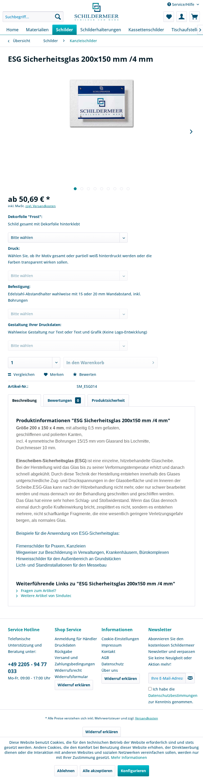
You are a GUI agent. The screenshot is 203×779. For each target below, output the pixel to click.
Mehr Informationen (129, 757)
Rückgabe (63, 651)
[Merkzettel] (168, 16)
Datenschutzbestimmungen (172, 695)
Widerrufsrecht (68, 670)
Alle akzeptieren (97, 770)
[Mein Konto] (181, 16)
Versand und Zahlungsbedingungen (75, 660)
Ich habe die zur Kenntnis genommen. (172, 695)
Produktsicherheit (108, 400)
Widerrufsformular (71, 676)
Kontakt (108, 651)
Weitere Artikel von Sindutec (45, 595)
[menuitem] (33, 16)
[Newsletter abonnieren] (190, 678)
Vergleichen (23, 374)
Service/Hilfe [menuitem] (183, 4)
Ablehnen (66, 770)
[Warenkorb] (194, 16)
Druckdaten (65, 645)
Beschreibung (24, 400)
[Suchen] (57, 16)
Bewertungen (63, 400)
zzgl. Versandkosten (40, 206)
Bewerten (87, 374)
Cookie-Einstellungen (120, 638)
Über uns (110, 670)
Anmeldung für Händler (76, 638)
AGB (105, 657)
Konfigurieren (133, 770)
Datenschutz (113, 663)
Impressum (112, 645)
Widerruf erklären (74, 684)
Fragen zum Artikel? (38, 590)
